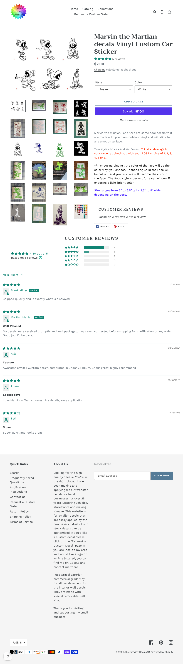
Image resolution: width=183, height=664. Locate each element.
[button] (103, 59)
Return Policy (19, 511)
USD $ (17, 642)
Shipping (99, 69)
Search (14, 472)
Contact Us (17, 497)
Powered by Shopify (162, 652)
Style (98, 82)
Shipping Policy (20, 516)
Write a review (136, 216)
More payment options (134, 120)
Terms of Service (21, 522)
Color (138, 82)
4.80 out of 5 (39, 253)
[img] (11, 285)
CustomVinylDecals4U (137, 652)
